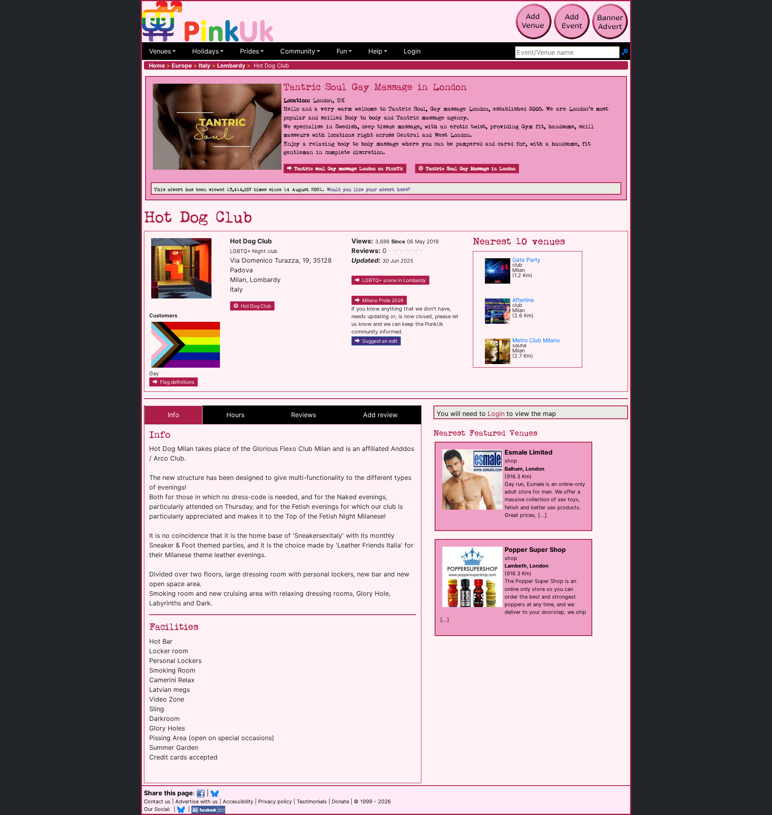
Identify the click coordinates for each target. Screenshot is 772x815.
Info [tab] (173, 415)
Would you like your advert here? (368, 189)
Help (375, 51)
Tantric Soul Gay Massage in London (470, 168)
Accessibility (238, 802)
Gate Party (526, 259)
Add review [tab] (380, 415)
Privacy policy (275, 802)
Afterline (523, 299)
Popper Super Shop (535, 549)
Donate (340, 802)
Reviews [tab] (303, 415)
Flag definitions (177, 382)
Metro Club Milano (536, 340)
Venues (160, 51)
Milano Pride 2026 (382, 300)
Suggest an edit (379, 341)
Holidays (205, 51)
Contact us (157, 802)
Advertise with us (196, 802)
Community (297, 51)
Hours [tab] (235, 415)
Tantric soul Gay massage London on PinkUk (348, 168)
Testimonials (312, 802)
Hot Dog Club (256, 306)
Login (412, 51)
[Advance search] (625, 52)
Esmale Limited (528, 452)
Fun (342, 51)
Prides (249, 51)
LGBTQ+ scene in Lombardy (394, 280)
